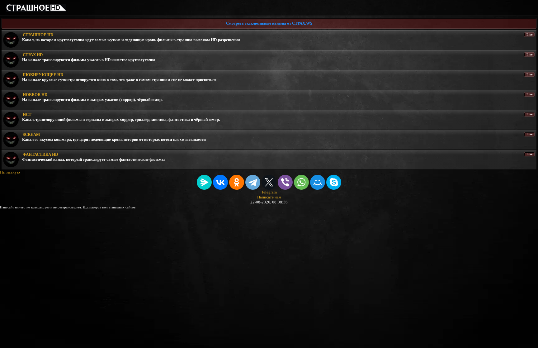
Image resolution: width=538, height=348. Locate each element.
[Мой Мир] (317, 182)
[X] (269, 182)
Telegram (269, 192)
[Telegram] (252, 182)
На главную (10, 172)
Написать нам (269, 197)
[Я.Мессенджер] (204, 182)
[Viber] (285, 182)
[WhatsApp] (301, 182)
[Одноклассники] (236, 182)
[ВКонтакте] (220, 182)
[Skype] (333, 182)
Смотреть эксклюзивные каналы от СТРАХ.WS (269, 23)
